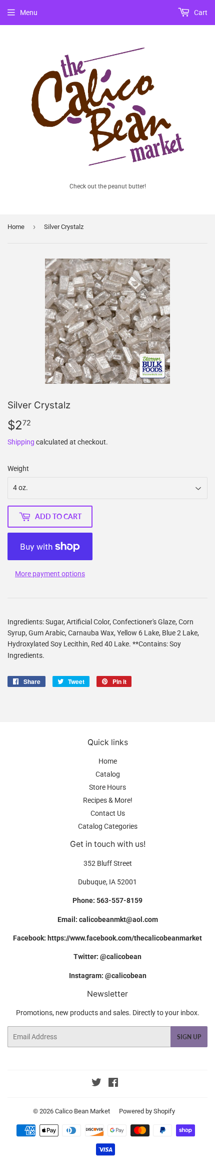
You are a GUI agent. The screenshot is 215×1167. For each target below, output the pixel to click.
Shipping (21, 442)
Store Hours (107, 787)
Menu (29, 13)
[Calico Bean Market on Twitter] (97, 1084)
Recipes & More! (107, 800)
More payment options (50, 574)
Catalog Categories (108, 826)
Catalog (108, 774)
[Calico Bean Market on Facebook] (113, 1084)
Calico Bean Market (82, 1111)
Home (16, 226)
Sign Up (189, 1037)
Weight (18, 468)
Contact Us (107, 813)
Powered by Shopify (147, 1111)
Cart (200, 13)
